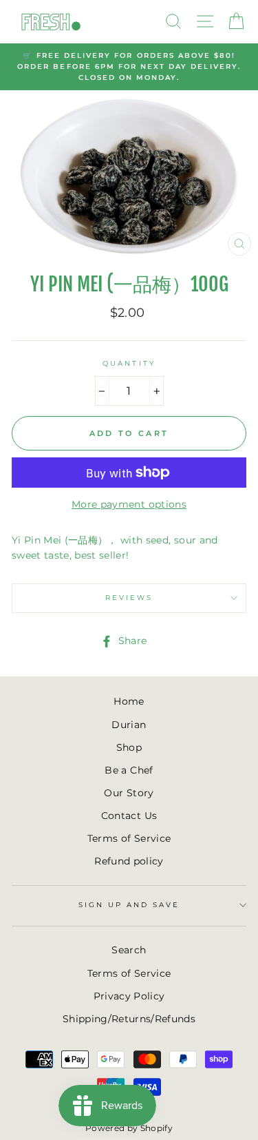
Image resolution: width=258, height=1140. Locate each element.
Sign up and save (129, 904)
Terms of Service (129, 838)
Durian (128, 724)
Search (128, 949)
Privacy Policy (129, 996)
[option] (129, 67)
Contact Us (129, 815)
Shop (129, 747)
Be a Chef (129, 770)
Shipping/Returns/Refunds (129, 1018)
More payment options (129, 504)
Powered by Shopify (129, 1128)
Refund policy (128, 861)
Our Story (128, 792)
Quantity (129, 363)
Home (129, 701)
